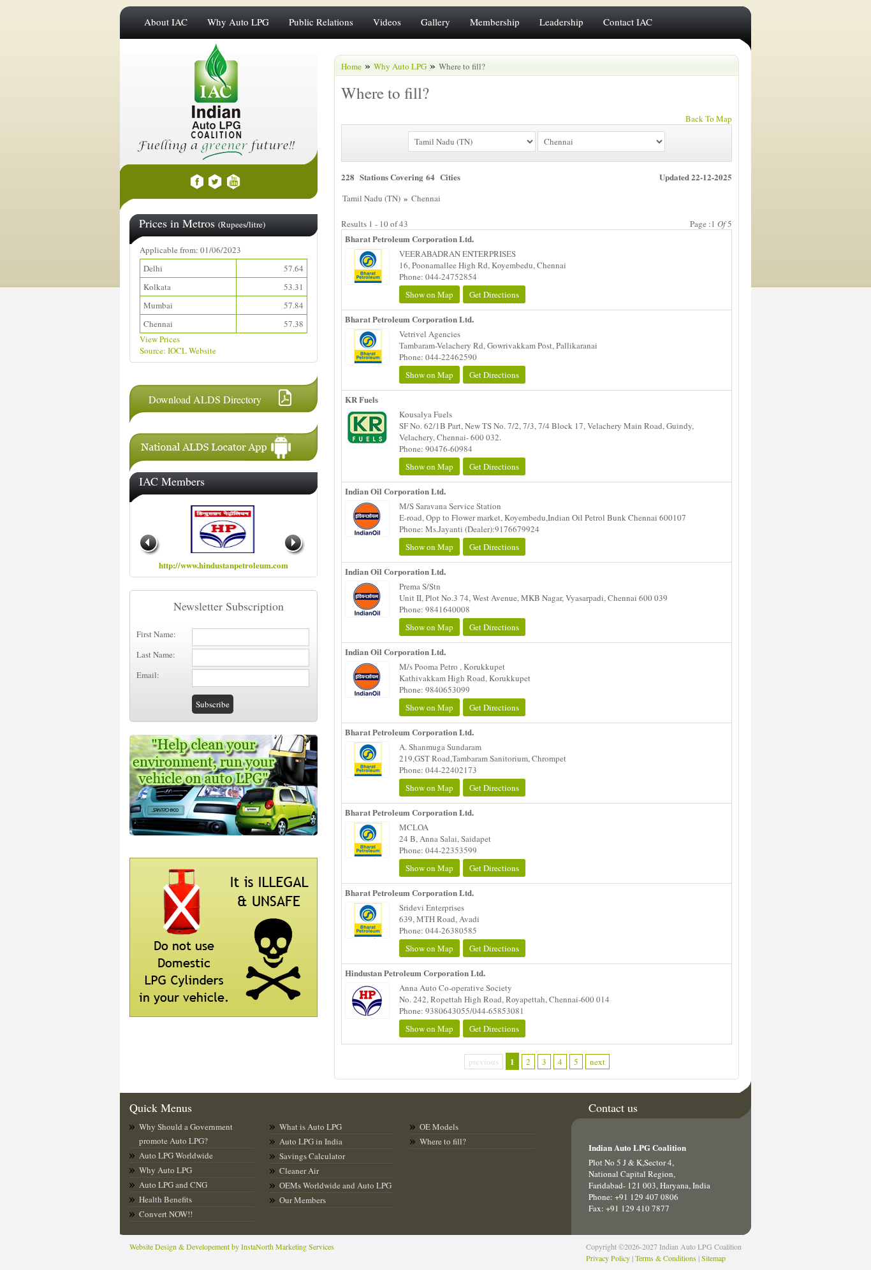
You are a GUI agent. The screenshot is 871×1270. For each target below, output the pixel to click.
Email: (147, 675)
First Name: (156, 634)
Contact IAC (627, 21)
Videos (387, 21)
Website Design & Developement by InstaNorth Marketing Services (231, 1246)
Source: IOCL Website (178, 350)
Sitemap (713, 1258)
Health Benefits (165, 1199)
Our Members (302, 1200)
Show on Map (429, 294)
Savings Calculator (312, 1156)
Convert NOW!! (166, 1214)
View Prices (160, 339)
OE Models (439, 1126)
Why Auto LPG (238, 21)
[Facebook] (196, 181)
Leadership (561, 21)
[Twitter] (215, 181)
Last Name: (155, 654)
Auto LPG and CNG (173, 1184)
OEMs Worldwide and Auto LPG (335, 1185)
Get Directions (494, 294)
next (597, 1061)
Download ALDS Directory (205, 399)
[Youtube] (233, 181)
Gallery (435, 21)
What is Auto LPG (310, 1126)
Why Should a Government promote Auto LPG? (186, 1133)
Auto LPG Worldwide (176, 1155)
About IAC (165, 21)
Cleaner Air (299, 1170)
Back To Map (708, 118)
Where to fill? (443, 1141)
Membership (495, 21)
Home (351, 66)
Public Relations (321, 21)
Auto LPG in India (310, 1141)
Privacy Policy (608, 1258)
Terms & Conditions (665, 1258)
